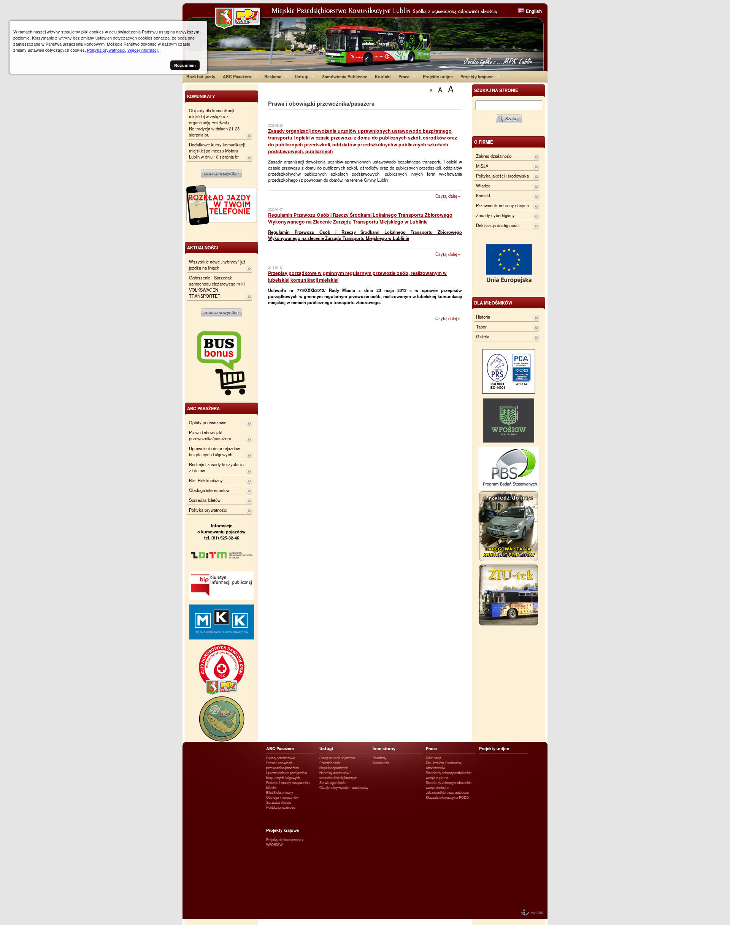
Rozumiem (185, 65)
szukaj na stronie (496, 90)
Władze (483, 185)
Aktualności (381, 762)
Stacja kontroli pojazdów (337, 757)
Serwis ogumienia (332, 782)
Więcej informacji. (143, 50)
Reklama (270, 76)
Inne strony (384, 748)
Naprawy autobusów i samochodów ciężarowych (338, 775)
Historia (483, 317)
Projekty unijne (438, 76)
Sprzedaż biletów (205, 500)
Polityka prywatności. (106, 50)
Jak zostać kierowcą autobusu (447, 792)
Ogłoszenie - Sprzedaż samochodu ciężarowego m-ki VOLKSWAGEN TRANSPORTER (216, 286)
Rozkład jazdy (200, 76)
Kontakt (383, 76)
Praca (402, 76)
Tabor (481, 327)
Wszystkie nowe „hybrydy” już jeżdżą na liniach (217, 265)
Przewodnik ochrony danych (502, 205)
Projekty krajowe (475, 76)
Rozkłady (379, 757)
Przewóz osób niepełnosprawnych (333, 765)
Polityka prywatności (208, 510)
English (534, 11)
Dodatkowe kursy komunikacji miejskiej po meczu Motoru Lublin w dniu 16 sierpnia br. (216, 150)
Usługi (299, 76)
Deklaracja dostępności (497, 225)
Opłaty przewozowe (207, 422)
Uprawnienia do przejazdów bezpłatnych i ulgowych (214, 451)
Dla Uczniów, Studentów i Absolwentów (444, 765)
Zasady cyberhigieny (495, 215)
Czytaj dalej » (447, 196)
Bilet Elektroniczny (206, 480)
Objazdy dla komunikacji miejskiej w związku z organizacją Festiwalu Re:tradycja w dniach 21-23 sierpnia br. (214, 122)
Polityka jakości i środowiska (502, 176)
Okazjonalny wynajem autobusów (343, 787)
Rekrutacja (433, 757)
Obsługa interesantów (209, 490)
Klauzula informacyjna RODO (447, 797)
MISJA (482, 166)
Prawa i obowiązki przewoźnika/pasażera (210, 435)
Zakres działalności (494, 156)
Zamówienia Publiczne (344, 76)
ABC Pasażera (235, 76)
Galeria (482, 336)
